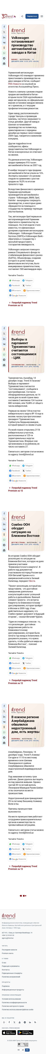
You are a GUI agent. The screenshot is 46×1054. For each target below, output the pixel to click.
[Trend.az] (9, 16)
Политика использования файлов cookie (17, 1010)
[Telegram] (25, 1022)
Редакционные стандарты (12, 973)
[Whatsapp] (4, 1022)
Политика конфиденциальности (14, 1002)
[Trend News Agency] (8, 916)
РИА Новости (14, 84)
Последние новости (9, 950)
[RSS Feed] (35, 1022)
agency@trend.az (7, 938)
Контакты (6, 970)
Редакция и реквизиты (11, 966)
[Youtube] (19, 1022)
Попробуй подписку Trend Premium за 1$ (22, 304)
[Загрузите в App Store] (9, 1032)
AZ (23, 1050)
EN (19, 1050)
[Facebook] (9, 1022)
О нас (4, 963)
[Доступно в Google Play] (25, 1032)
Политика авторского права (13, 1006)
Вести (32, 581)
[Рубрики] (41, 16)
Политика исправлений (11, 977)
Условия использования (11, 999)
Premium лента (7, 953)
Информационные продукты (13, 990)
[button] (4, 27)
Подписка (6, 986)
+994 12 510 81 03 (8, 935)
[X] (14, 1022)
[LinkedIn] (30, 1022)
